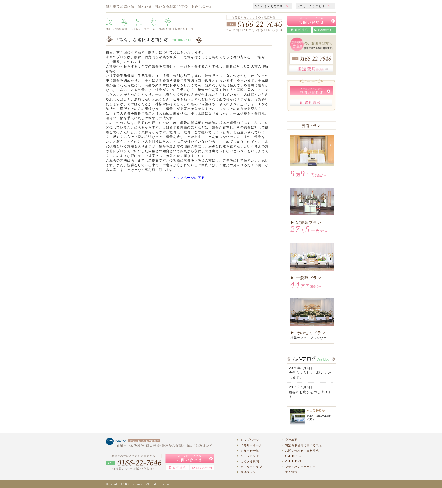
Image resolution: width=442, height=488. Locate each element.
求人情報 (291, 472)
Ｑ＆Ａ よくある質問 (269, 6)
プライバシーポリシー (300, 466)
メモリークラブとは (311, 6)
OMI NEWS (293, 461)
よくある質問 (250, 461)
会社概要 (291, 439)
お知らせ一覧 (250, 450)
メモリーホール (251, 445)
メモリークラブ (251, 466)
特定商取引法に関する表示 (303, 445)
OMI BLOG (293, 456)
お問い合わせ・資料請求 (302, 450)
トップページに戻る (189, 177)
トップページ (250, 439)
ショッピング (250, 456)
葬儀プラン (248, 472)
